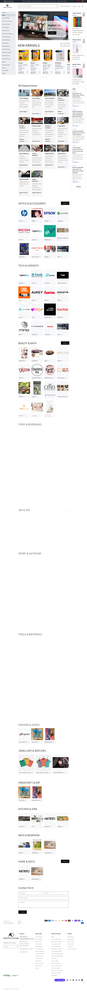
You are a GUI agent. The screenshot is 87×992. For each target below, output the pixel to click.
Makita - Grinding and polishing (62, 674)
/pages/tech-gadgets (24, 102)
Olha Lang (34, 742)
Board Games (48, 544)
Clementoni (35, 544)
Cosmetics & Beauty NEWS (57, 956)
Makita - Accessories (24, 673)
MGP (20, 334)
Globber (59, 570)
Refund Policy (71, 936)
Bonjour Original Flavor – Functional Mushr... (23, 66)
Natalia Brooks (48, 742)
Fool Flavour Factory (47, 500)
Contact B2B (5, 70)
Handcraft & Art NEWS (56, 973)
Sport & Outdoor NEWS (57, 941)
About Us (4, 12)
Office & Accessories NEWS (57, 953)
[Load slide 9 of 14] (46, 39)
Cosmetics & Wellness (7, 33)
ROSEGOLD (22, 361)
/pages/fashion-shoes (24, 183)
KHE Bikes (34, 570)
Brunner (21, 588)
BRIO (20, 544)
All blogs (78, 186)
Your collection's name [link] (36, 653)
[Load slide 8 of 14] (44, 39)
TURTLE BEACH (61, 283)
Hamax (21, 570)
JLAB (20, 317)
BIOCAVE (46, 462)
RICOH (20, 239)
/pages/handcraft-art (50, 157)
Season (46, 625)
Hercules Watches (58, 772)
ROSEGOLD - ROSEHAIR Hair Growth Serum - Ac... (59, 66)
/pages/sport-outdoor (50, 102)
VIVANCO (34, 334)
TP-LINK (46, 283)
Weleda (21, 396)
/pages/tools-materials (37, 157)
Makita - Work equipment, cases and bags (62, 714)
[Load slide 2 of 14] (36, 39)
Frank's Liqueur (36, 480)
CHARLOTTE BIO (36, 378)
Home (3, 15)
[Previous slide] (20, 25)
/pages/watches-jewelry (50, 130)
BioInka (21, 480)
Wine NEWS (54, 958)
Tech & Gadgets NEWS (56, 939)
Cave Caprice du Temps (36, 442)
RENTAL (4, 62)
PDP (33, 317)
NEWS (53, 936)
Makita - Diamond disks (49, 674)
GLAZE (20, 378)
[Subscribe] (16, 946)
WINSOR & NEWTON (62, 238)
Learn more (75, 106)
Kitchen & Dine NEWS (56, 946)
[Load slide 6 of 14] (42, 39)
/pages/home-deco (63, 157)
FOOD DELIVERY (6, 65)
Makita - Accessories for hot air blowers (37, 672)
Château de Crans (23, 460)
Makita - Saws (48, 715)
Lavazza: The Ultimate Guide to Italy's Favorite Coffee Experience (78, 132)
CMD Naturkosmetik (49, 395)
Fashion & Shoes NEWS (56, 965)
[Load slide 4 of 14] (39, 39)
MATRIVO (46, 826)
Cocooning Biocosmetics (48, 414)
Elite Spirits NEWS (55, 963)
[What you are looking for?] (56, 6)
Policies (4, 73)
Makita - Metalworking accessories (48, 693)
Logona (34, 396)
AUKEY (33, 300)
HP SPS (21, 221)
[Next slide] (68, 25)
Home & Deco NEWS (56, 968)
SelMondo (60, 501)
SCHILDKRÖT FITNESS (22, 624)
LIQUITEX (21, 257)
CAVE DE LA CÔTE (23, 441)
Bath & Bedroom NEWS (56, 948)
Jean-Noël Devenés (49, 479)
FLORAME (34, 361)
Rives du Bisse (48, 443)
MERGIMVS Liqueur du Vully (62, 479)
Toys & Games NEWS (56, 944)
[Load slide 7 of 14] (43, 39)
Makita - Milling (61, 695)
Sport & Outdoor (6, 24)
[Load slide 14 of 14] (53, 39)
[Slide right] (46, 77)
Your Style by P (23, 742)
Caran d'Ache (35, 257)
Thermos (21, 826)
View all (74, 15)
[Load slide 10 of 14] (47, 39)
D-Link (33, 283)
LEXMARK (59, 221)
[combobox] (38, 6)
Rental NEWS (54, 975)
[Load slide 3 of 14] (38, 39)
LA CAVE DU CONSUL (35, 461)
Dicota (59, 300)
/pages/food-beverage (63, 130)
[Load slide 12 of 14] (50, 39)
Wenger (46, 257)
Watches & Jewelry (6, 52)
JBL (20, 300)
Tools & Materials (6, 40)
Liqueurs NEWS (55, 961)
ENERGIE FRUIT (48, 378)
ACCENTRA (34, 853)
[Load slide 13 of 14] (51, 39)
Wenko (20, 853)
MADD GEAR (47, 570)
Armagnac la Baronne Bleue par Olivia (24, 499)
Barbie (59, 527)
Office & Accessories (7, 21)
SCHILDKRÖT (60, 606)
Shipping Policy (71, 939)
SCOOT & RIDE (35, 588)
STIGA (33, 625)
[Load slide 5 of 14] (40, 39)
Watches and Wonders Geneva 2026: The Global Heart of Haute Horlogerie (77, 170)
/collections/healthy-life (37, 183)
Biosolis (21, 415)
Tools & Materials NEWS (57, 951)
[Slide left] (40, 77)
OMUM (59, 361)
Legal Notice (70, 946)
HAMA (46, 300)
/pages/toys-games (37, 102)
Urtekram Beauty (62, 396)
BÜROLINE (47, 239)
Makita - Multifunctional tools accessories (23, 714)
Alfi (58, 625)
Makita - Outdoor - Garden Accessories (37, 713)
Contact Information (72, 948)
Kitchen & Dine (5, 30)
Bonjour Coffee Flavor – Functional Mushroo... (35, 66)
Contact (4, 68)
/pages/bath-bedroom (24, 157)
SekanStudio (48, 853)
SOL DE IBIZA (61, 378)
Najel (45, 361)
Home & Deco (5, 43)
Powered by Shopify (14, 988)
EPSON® (46, 221)
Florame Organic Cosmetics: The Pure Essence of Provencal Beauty (77, 150)
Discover (52, 33)
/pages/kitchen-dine (37, 130)
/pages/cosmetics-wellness (24, 130)
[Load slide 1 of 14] (35, 39)
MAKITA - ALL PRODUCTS (22, 653)
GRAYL (59, 588)
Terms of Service (71, 941)
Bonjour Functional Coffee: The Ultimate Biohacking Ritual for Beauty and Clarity (77, 114)
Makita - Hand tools (24, 694)
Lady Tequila (35, 501)
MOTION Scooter (49, 588)
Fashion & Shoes (6, 49)
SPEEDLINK (47, 317)
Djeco (58, 544)
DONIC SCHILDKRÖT (48, 605)
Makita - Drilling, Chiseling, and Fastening (48, 653)
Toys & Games (5, 27)
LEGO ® (21, 527)
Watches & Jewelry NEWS (57, 970)
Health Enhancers (6, 58)
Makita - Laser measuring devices (37, 692)
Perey (58, 443)
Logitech (34, 239)
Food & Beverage (6, 36)
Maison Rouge (61, 462)
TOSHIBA (46, 334)
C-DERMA (34, 415)
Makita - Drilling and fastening (61, 653)
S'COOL (34, 606)
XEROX (33, 221)
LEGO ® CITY (35, 527)
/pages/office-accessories (63, 102)
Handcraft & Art (6, 55)
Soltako (59, 826)
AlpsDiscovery (8, 988)
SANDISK (59, 317)
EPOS (58, 257)
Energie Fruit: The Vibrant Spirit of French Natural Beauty (78, 95)
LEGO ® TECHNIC (48, 527)
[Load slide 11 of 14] (48, 39)
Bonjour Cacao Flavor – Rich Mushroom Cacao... (47, 66)
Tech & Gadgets (6, 18)
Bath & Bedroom (6, 46)
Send (22, 912)
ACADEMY (21, 606)
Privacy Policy (70, 944)
